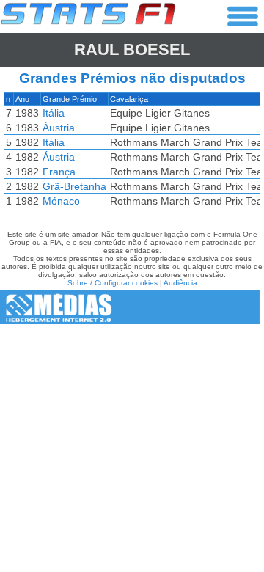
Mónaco (61, 201)
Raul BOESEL (132, 49)
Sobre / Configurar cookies (112, 283)
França (59, 171)
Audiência (180, 283)
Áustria (59, 127)
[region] (132, 154)
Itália (54, 113)
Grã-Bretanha (74, 186)
